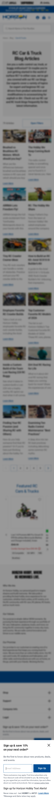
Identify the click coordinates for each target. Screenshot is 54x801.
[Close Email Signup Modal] (49, 745)
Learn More (43, 793)
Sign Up (42, 768)
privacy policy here (41, 783)
